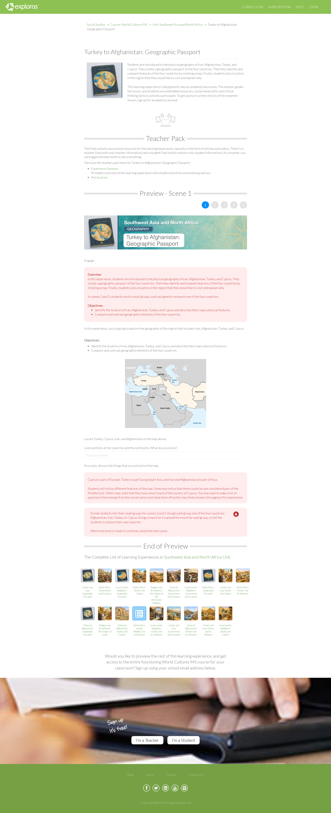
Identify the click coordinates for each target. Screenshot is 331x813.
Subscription (279, 7)
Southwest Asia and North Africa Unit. (197, 556)
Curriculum (252, 7)
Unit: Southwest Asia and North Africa (177, 24)
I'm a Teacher (147, 740)
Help (300, 7)
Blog (130, 775)
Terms (150, 775)
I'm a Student (183, 740)
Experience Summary (105, 168)
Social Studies (96, 24)
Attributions (99, 177)
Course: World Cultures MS (128, 24)
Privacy (171, 775)
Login (313, 7)
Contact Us (196, 775)
